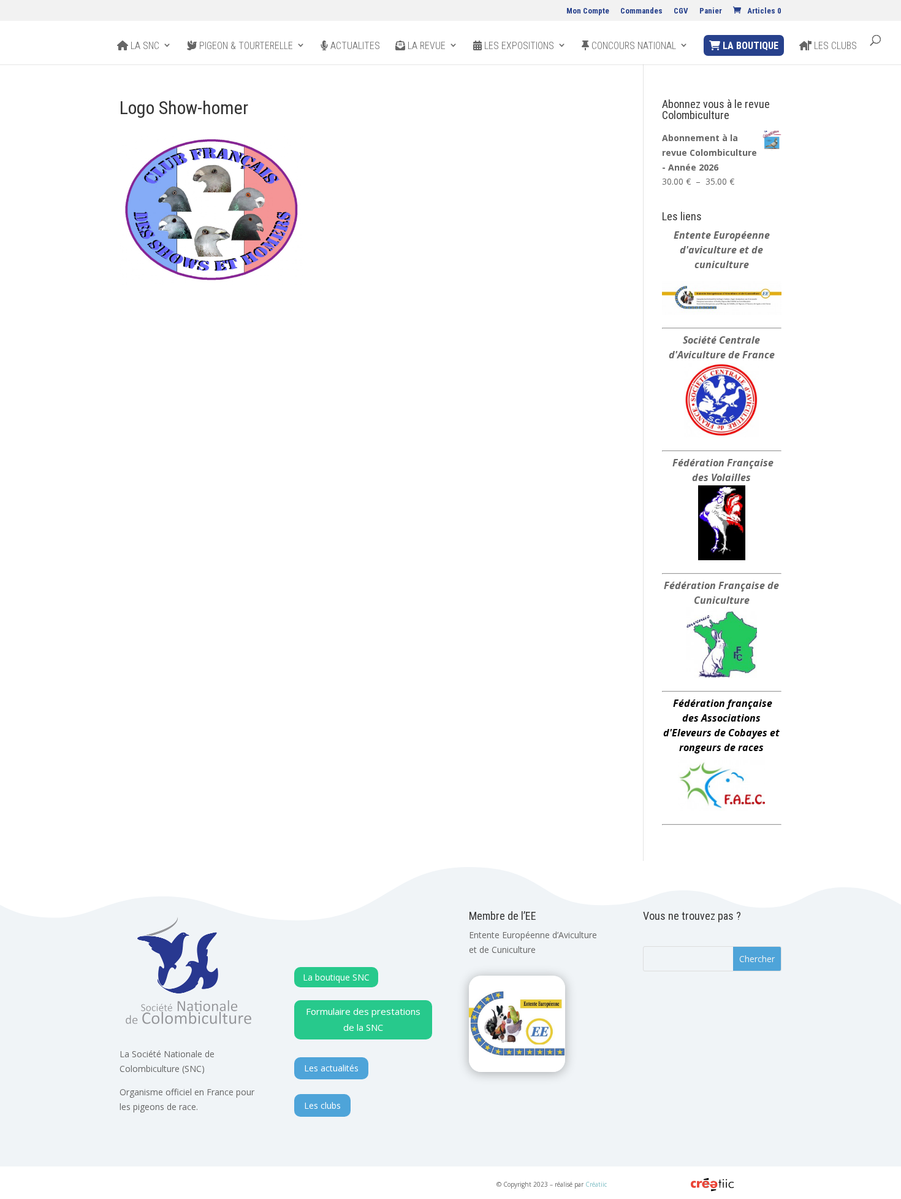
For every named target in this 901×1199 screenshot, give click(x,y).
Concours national (632, 46)
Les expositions (518, 46)
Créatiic (596, 1184)
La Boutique (749, 46)
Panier (710, 11)
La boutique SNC (336, 977)
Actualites (354, 46)
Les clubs (834, 46)
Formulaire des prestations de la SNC (363, 1019)
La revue (425, 46)
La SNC (143, 46)
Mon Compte (587, 11)
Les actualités (331, 1068)
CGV (681, 11)
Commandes (641, 11)
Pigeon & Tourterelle (245, 46)
